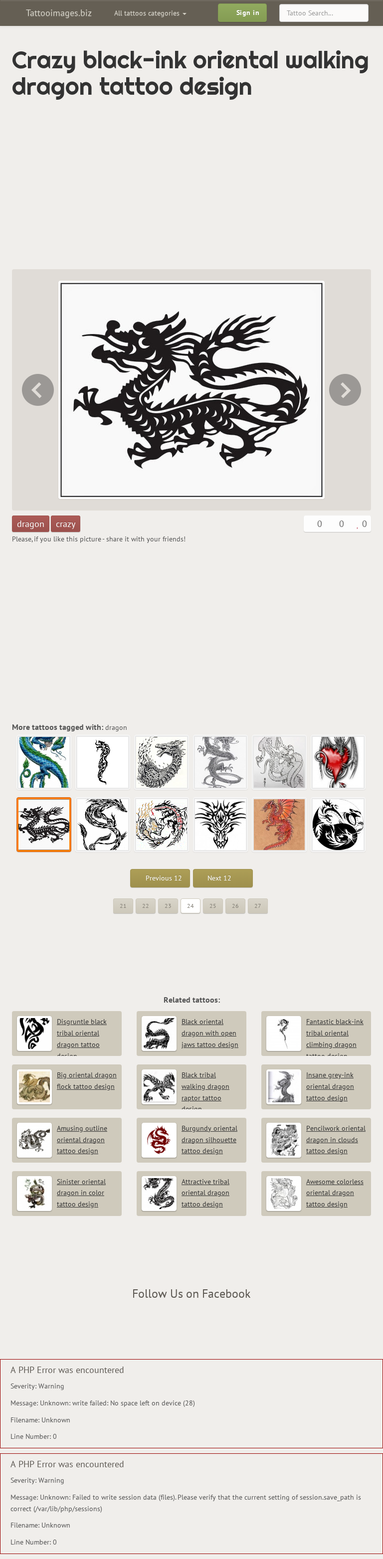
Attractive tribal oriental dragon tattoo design (205, 1193)
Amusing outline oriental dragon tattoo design (82, 1140)
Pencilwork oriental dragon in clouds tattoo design (336, 1140)
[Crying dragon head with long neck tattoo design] (162, 763)
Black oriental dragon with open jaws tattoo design (210, 1033)
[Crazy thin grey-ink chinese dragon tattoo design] (221, 763)
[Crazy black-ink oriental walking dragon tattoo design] (44, 825)
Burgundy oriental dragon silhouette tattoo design (209, 1140)
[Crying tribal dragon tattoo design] (103, 763)
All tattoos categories (148, 12)
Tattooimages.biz (57, 12)
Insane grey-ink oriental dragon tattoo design (330, 1086)
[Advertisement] (128, 184)
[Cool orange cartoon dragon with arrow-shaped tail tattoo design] (280, 825)
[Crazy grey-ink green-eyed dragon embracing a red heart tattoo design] (37, 390)
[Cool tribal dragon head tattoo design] (221, 825)
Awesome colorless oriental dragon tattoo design (335, 1193)
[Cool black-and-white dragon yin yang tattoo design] (339, 825)
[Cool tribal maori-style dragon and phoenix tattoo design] (162, 825)
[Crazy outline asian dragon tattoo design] (280, 763)
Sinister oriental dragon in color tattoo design (81, 1193)
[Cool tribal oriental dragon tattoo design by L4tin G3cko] (346, 390)
